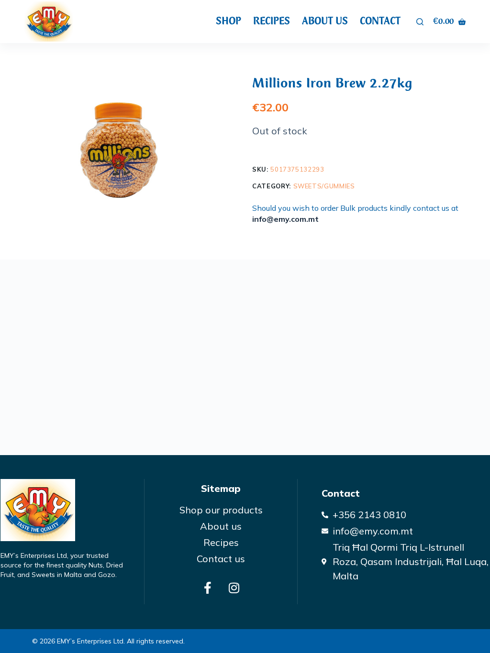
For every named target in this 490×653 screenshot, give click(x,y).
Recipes (271, 21)
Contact (380, 21)
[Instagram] (234, 587)
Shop (228, 21)
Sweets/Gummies (324, 186)
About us (325, 21)
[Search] (419, 21)
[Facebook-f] (208, 587)
